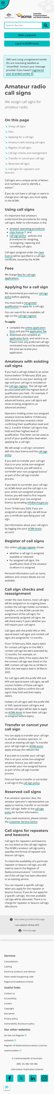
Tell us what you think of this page (27, 919)
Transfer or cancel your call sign (24, 158)
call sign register (27, 315)
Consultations (11, 961)
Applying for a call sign (19, 137)
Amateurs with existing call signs (25, 142)
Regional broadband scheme (18, 981)
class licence (17, 232)
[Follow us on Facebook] (9, 1078)
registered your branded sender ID (25, 72)
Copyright (9, 1008)
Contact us (9, 993)
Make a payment (27, 35)
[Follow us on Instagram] (44, 1078)
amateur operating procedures (27, 228)
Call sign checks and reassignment (26, 153)
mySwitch (9, 1040)
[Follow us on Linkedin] (33, 1078)
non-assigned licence (34, 471)
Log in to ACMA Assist (27, 43)
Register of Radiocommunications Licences (25, 1045)
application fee (38, 331)
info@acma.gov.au (37, 502)
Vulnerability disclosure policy (19, 1023)
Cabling (8, 966)
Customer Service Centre (23, 821)
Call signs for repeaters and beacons (22, 170)
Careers (8, 1003)
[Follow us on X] (21, 1078)
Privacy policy (11, 1018)
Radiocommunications (17, 872)
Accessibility (10, 998)
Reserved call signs (17, 163)
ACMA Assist (35, 528)
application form (19, 338)
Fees (9, 131)
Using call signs (15, 126)
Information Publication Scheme (27, 1069)
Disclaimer (9, 1013)
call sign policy (18, 235)
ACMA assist (36, 746)
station (9, 187)
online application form (27, 329)
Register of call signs (18, 147)
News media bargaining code (19, 976)
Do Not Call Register (14, 1035)
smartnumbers (11, 1050)
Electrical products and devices (20, 971)
